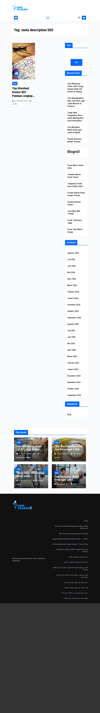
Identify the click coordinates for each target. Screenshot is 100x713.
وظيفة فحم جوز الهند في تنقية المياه (76, 598)
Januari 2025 (72, 369)
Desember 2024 (73, 376)
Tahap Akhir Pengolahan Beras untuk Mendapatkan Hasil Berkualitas (30, 477)
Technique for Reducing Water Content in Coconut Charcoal (72, 550)
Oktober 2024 (73, 389)
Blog (14, 84)
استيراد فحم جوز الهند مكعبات (78, 557)
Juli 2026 (71, 259)
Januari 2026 (72, 298)
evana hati (77, 484)
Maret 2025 (72, 356)
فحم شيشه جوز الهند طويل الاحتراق (76, 582)
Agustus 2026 (73, 253)
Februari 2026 (73, 292)
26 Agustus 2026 (63, 484)
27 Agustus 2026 (25, 454)
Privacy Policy (83, 544)
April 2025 (71, 350)
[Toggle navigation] (48, 18)
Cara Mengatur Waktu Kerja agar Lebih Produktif (74, 130)
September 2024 (74, 395)
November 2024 (73, 382)
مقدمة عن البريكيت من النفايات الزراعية (74, 593)
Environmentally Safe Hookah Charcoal (65, 544)
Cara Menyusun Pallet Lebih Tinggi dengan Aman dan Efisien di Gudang (29, 451)
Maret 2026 (72, 285)
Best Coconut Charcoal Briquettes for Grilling (73, 534)
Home (86, 521)
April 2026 (71, 279)
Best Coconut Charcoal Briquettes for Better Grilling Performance (71, 527)
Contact (85, 539)
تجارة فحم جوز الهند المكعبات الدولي (76, 562)
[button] (79, 17)
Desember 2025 (73, 305)
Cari (69, 45)
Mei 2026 (71, 272)
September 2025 (74, 317)
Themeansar (16, 561)
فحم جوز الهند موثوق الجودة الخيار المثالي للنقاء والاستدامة (72, 576)
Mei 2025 (71, 343)
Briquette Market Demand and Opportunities (67, 539)
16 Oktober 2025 (21, 101)
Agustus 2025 (73, 324)
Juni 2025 (71, 337)
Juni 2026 (71, 266)
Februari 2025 (73, 363)
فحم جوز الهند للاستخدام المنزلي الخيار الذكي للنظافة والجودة (70, 569)
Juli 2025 (71, 330)
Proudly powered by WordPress (22, 558)
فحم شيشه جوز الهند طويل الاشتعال (76, 587)
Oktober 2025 (73, 311)
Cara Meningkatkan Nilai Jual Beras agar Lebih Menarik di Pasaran (68, 449)
